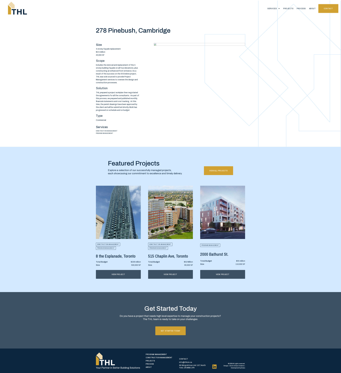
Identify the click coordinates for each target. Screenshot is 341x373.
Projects (288, 8)
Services (272, 8)
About (312, 8)
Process (301, 8)
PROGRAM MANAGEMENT (106, 248)
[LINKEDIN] (214, 366)
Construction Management (108, 244)
